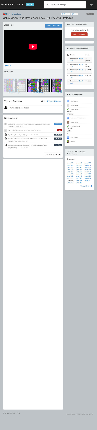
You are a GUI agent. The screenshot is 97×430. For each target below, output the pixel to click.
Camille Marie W (75, 126)
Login (91, 4)
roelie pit (73, 141)
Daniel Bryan (11, 124)
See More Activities (52, 154)
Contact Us (89, 414)
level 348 (79, 174)
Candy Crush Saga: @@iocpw (19, 135)
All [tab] (43, 101)
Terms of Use (80, 414)
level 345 (79, 167)
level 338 (70, 174)
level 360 (88, 178)
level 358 (88, 174)
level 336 (70, 169)
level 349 (79, 176)
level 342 (70, 182)
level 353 (88, 163)
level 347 (79, 172)
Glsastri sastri (74, 105)
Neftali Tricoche (75, 109)
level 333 (70, 163)
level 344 (79, 165)
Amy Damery (74, 101)
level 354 (88, 165)
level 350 (79, 178)
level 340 (70, 178)
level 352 (79, 182)
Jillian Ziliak (74, 122)
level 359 (88, 176)
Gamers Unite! (16, 5)
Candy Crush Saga (13, 14)
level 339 (70, 176)
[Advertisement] (33, 284)
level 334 (70, 165)
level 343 (79, 163)
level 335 (70, 167)
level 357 (88, 172)
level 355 (88, 167)
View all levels (85, 186)
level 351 (79, 180)
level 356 (88, 169)
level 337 (70, 172)
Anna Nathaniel (12, 130)
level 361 (88, 180)
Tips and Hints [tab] (54, 101)
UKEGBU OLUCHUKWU (78, 118)
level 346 (79, 169)
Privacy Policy (70, 414)
